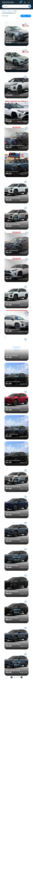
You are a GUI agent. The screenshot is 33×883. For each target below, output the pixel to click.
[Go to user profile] (25, 2)
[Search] (29, 6)
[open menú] (29, 2)
